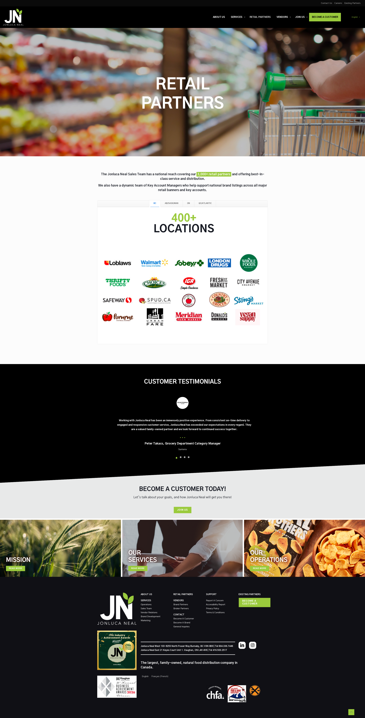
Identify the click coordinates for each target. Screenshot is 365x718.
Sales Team (146, 608)
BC (155, 203)
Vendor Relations (149, 612)
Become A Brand (181, 623)
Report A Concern (215, 600)
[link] (215, 692)
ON (188, 203)
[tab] (155, 203)
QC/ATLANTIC (205, 203)
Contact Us (326, 3)
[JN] (13, 17)
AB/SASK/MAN (171, 203)
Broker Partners (181, 608)
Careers (338, 3)
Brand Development (150, 616)
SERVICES (146, 600)
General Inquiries (181, 627)
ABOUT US (146, 594)
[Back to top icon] (351, 712)
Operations (146, 604)
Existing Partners (352, 3)
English (355, 17)
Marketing (145, 620)
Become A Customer (183, 619)
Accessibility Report (215, 604)
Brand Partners (180, 604)
